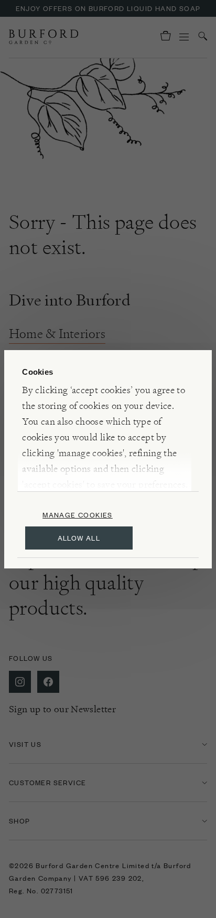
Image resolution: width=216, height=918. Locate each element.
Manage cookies (77, 515)
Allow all (79, 538)
